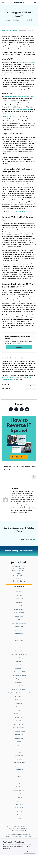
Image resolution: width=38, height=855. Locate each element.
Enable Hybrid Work (19, 679)
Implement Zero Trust (19, 686)
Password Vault (19, 626)
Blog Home (5, 30)
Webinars (19, 745)
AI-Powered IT (19, 668)
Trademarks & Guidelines (20, 828)
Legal (19, 826)
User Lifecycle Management (19, 658)
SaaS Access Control (19, 637)
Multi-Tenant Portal (19, 713)
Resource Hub (19, 738)
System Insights (19, 651)
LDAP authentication (8, 117)
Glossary (19, 815)
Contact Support (19, 804)
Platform (18, 591)
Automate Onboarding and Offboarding (19, 672)
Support (18, 801)
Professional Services (19, 808)
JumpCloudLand (19, 766)
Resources (18, 734)
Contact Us (19, 797)
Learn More (19, 347)
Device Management (19, 612)
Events (19, 741)
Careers (19, 783)
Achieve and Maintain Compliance (19, 665)
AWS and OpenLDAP (19, 212)
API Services (19, 595)
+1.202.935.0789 (21, 566)
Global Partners (19, 720)
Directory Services (31, 385)
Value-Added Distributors (19, 727)
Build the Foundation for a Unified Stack (19, 466)
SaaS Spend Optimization (19, 644)
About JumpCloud (19, 773)
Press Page (19, 787)
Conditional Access (19, 609)
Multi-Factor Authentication (19, 623)
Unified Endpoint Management (19, 654)
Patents (10, 828)
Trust (14, 826)
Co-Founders (19, 780)
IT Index (19, 752)
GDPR (30, 826)
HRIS (19, 619)
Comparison (19, 703)
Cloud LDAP (19, 602)
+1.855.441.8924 (19, 568)
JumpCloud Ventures (19, 794)
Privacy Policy (7, 826)
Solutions (18, 661)
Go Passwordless (19, 682)
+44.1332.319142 (19, 570)
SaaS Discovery (19, 640)
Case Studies (19, 759)
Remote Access (19, 633)
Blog (19, 748)
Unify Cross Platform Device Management (19, 692)
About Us (18, 769)
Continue (29, 851)
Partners (18, 706)
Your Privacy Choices (17, 830)
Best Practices (13, 30)
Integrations (31, 389)
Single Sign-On (19, 647)
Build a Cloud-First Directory (19, 675)
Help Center (19, 811)
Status (19, 818)
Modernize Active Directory (19, 689)
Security (25, 826)
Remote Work (6, 388)
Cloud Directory (19, 598)
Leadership (19, 776)
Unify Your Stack (19, 696)
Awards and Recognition (19, 790)
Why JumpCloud (19, 699)
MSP (19, 710)
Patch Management (19, 630)
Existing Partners (19, 717)
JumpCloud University (19, 762)
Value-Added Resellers (19, 731)
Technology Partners (19, 724)
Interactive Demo (19, 755)
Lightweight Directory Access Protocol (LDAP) (19, 96)
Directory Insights (19, 616)
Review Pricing (19, 586)
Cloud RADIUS (19, 605)
